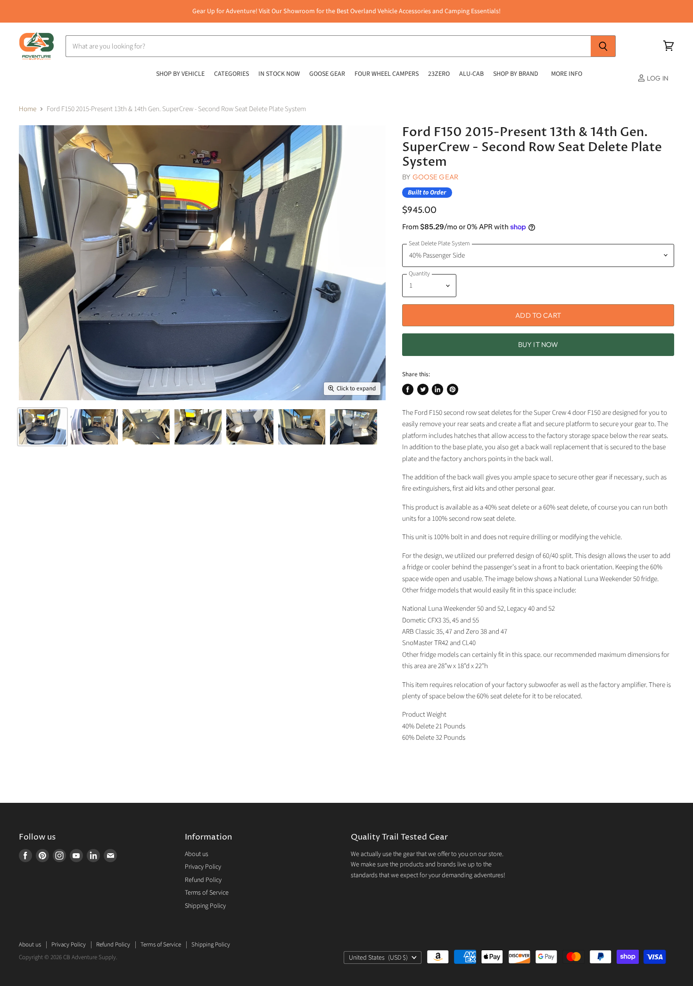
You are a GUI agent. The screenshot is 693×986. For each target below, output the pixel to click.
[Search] (603, 46)
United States (378, 957)
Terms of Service (207, 892)
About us (196, 854)
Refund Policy (203, 880)
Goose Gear (435, 176)
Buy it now (538, 344)
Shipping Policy (205, 906)
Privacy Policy (203, 867)
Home (27, 109)
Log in (656, 78)
